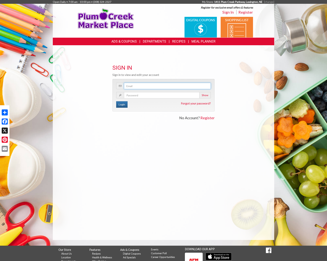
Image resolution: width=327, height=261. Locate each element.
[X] (5, 130)
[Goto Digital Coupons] (201, 26)
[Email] (5, 149)
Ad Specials (129, 257)
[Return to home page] (106, 18)
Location (66, 257)
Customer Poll (159, 253)
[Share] (5, 112)
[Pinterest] (5, 139)
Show (205, 95)
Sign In (228, 12)
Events (154, 249)
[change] (269, 1)
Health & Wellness (102, 257)
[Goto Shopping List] (237, 26)
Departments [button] (154, 41)
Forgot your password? (196, 103)
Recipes (178, 41)
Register (245, 12)
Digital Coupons (132, 253)
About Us (66, 253)
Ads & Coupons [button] (124, 41)
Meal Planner (204, 41)
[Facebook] (5, 121)
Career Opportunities (163, 257)
